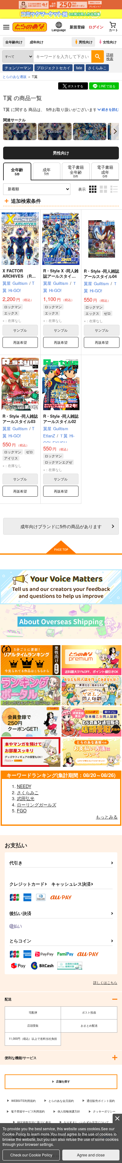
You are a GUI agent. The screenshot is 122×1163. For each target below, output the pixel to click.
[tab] (46, 171)
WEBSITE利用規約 (23, 1101)
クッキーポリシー (104, 1111)
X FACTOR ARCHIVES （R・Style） (19, 276)
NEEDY (24, 786)
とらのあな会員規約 (61, 1101)
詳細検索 (109, 56)
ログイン (96, 27)
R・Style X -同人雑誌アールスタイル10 (61, 276)
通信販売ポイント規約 (101, 1101)
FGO (22, 810)
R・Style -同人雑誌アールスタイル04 (101, 273)
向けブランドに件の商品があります (61, 526)
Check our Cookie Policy (31, 1154)
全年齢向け (14, 41)
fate (79, 67)
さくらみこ (97, 67)
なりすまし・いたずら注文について (86, 1122)
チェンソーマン (18, 67)
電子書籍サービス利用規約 (28, 1111)
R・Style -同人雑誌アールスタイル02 (61, 418)
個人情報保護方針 (69, 1111)
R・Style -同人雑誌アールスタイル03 (20, 418)
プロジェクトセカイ (53, 67)
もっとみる (107, 817)
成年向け (36, 41)
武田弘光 (25, 798)
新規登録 (77, 27)
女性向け (110, 41)
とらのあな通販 (15, 76)
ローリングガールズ (36, 804)
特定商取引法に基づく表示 (34, 1122)
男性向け (86, 41)
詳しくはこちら (105, 982)
